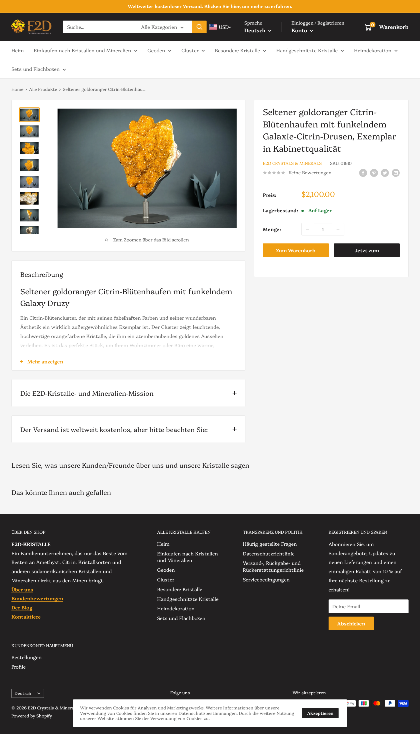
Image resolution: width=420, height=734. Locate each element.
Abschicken (351, 623)
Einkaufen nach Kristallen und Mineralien (82, 50)
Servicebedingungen (266, 579)
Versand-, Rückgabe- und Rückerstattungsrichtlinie (273, 566)
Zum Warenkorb (295, 250)
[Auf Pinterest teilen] (374, 172)
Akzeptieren (320, 713)
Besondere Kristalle (237, 50)
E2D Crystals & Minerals (292, 163)
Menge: (272, 229)
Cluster (190, 50)
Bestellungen (26, 657)
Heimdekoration (372, 50)
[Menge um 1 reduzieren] (308, 229)
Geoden (156, 50)
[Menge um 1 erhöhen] (338, 229)
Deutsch (23, 693)
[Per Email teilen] (396, 172)
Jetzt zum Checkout (367, 252)
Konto (300, 30)
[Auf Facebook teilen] (363, 172)
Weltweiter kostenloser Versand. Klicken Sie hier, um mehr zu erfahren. (210, 6)
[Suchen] (199, 27)
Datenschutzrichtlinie (269, 553)
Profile (18, 666)
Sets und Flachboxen (35, 68)
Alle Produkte (43, 89)
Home (17, 89)
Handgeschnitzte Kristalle (307, 50)
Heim (17, 50)
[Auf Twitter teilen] (385, 172)
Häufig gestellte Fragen (270, 543)
